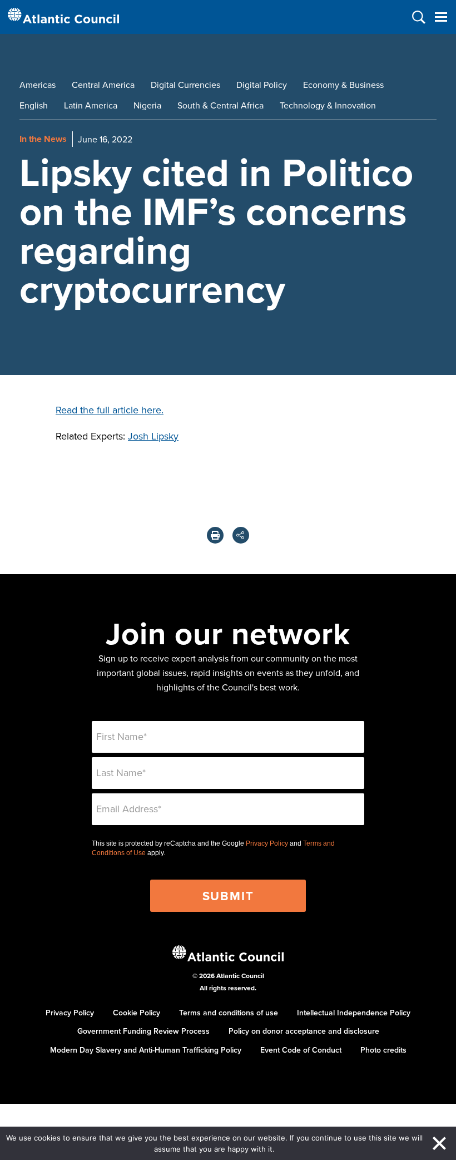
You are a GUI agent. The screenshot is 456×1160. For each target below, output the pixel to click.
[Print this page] (215, 535)
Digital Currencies (185, 84)
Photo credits (383, 1049)
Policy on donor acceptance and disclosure (304, 1030)
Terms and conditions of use (228, 1012)
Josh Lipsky (153, 436)
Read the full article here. (109, 410)
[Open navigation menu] (440, 17)
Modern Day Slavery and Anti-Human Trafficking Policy (145, 1049)
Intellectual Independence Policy (353, 1012)
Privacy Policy (267, 843)
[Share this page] (240, 535)
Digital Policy (261, 84)
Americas (37, 84)
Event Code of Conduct (300, 1049)
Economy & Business (343, 84)
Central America (103, 84)
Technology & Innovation (328, 105)
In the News (43, 138)
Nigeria (147, 105)
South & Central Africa (220, 105)
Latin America (90, 105)
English (33, 105)
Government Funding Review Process (143, 1030)
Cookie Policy (136, 1012)
